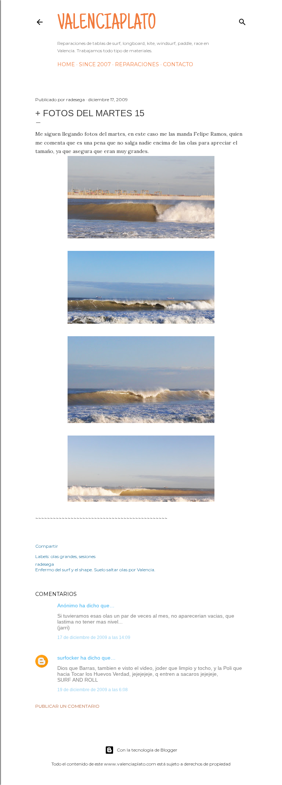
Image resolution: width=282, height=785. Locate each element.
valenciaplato (106, 24)
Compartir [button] (46, 546)
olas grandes (64, 556)
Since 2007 (95, 64)
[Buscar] (242, 20)
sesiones (87, 556)
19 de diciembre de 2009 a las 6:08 (92, 689)
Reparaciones (137, 64)
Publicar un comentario (67, 706)
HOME (66, 64)
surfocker (68, 658)
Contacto (178, 64)
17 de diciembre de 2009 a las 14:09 (93, 637)
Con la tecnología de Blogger (147, 750)
